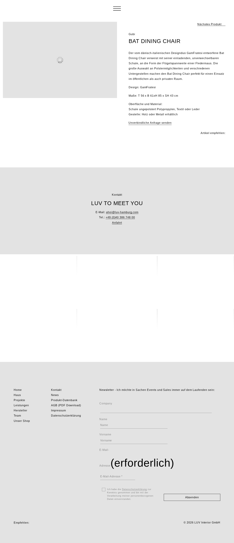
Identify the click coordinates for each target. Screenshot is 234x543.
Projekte (19, 400)
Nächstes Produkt (209, 24)
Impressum (58, 410)
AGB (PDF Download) (66, 405)
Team (17, 415)
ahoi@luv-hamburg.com (122, 212)
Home (18, 389)
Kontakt (56, 389)
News (55, 395)
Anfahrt (117, 222)
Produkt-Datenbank (64, 400)
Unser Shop (22, 420)
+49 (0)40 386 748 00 (120, 217)
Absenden (192, 497)
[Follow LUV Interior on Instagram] (33, 522)
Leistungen (21, 405)
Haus (17, 395)
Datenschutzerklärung (66, 415)
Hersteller (20, 410)
